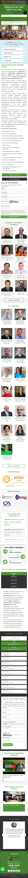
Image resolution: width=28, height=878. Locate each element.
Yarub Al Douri (21, 275)
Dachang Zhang (6, 240)
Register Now (7, 56)
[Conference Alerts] (7, 497)
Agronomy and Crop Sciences (10, 143)
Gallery (18, 522)
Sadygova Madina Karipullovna (21, 258)
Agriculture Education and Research (12, 157)
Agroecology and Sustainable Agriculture (13, 138)
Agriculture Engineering (9, 160)
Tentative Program (7, 15)
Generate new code (6, 203)
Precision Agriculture (8, 164)
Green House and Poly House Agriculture (13, 162)
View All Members (14, 300)
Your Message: (7, 726)
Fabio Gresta (6, 359)
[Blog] (16, 871)
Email (2, 188)
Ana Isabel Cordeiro (20, 398)
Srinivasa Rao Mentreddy (21, 240)
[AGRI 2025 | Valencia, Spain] (14, 796)
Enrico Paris (21, 293)
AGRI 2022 (14, 583)
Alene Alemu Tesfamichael (20, 341)
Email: (4, 712)
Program (11, 522)
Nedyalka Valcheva (6, 378)
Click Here (18, 485)
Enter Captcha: (5, 205)
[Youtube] (14, 871)
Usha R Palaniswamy (7, 257)
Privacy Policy (14, 876)
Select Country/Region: (9, 722)
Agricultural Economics (9, 131)
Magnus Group (13, 874)
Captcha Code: (5, 201)
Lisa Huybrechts (6, 456)
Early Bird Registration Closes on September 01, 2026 (11, 19)
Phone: (5, 717)
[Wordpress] (19, 871)
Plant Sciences (6, 145)
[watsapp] (2, 869)
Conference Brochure (9, 49)
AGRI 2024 (14, 576)
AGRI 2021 (14, 586)
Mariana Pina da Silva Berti (6, 437)
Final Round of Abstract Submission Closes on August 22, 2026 (14, 23)
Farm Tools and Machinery (9, 170)
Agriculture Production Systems (11, 151)
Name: (4, 707)
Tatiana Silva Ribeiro (20, 437)
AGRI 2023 (14, 580)
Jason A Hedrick (6, 321)
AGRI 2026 (14, 865)
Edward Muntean (7, 293)
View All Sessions (13, 179)
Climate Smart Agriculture (9, 133)
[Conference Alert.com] (7, 504)
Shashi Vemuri (20, 417)
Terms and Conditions (22, 874)
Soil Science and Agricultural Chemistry (13, 136)
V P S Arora (7, 417)
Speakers (6, 524)
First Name (4, 192)
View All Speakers (13, 466)
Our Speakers (7, 60)
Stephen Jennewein (6, 340)
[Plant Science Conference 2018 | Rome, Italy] (14, 766)
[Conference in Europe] (21, 497)
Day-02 (14, 643)
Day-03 (14, 648)
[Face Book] (9, 871)
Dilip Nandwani (20, 321)
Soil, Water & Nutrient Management (12, 140)
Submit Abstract (8, 53)
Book (5, 522)
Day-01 (14, 638)
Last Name (4, 196)
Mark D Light (20, 359)
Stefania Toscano (20, 378)
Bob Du (7, 398)
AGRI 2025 (14, 573)
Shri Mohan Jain (7, 275)
